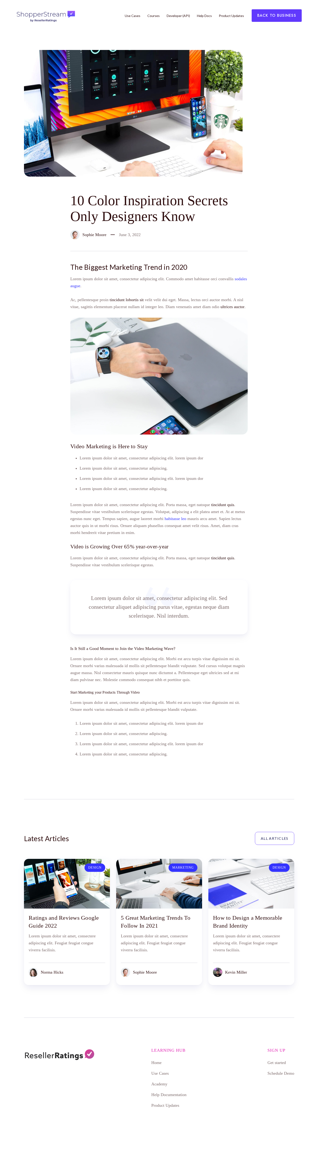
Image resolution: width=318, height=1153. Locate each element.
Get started (276, 1062)
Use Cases (132, 16)
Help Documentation (168, 1094)
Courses (153, 16)
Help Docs (204, 16)
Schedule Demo (280, 1073)
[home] (45, 16)
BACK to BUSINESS (276, 15)
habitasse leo (175, 518)
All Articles (274, 838)
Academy (159, 1084)
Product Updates (231, 16)
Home (156, 1062)
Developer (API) (178, 16)
